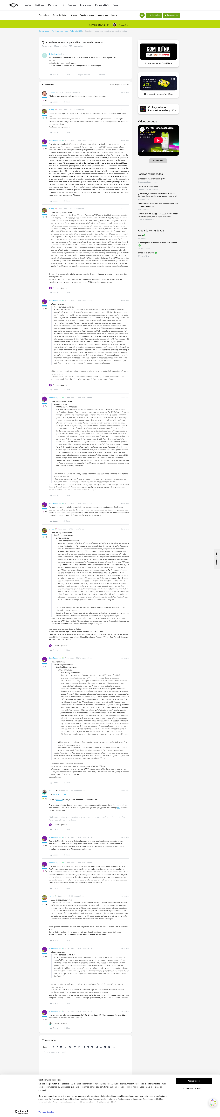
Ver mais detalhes (46, 1112)
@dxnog (59, 800)
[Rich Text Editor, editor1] (85, 1062)
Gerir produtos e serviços (148, 182)
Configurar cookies (192, 1088)
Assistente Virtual (87, 15)
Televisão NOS (76, 31)
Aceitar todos (194, 1081)
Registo (114, 15)
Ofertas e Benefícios (146, 220)
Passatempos (102, 15)
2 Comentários (144, 249)
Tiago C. (52, 791)
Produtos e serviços (60, 31)
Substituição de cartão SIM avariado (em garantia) (157, 243)
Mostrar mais (158, 161)
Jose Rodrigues (55, 140)
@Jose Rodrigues (59, 794)
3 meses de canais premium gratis (151, 179)
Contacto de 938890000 (148, 186)
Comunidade (44, 31)
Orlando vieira (54, 54)
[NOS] (13, 5)
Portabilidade (143, 210)
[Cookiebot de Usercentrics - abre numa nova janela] (21, 1112)
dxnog (51, 110)
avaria (140, 235)
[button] (154, 15)
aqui (118, 808)
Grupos (74, 15)
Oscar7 (52, 92)
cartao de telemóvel (146, 253)
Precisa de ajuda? (217, 559)
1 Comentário (143, 238)
